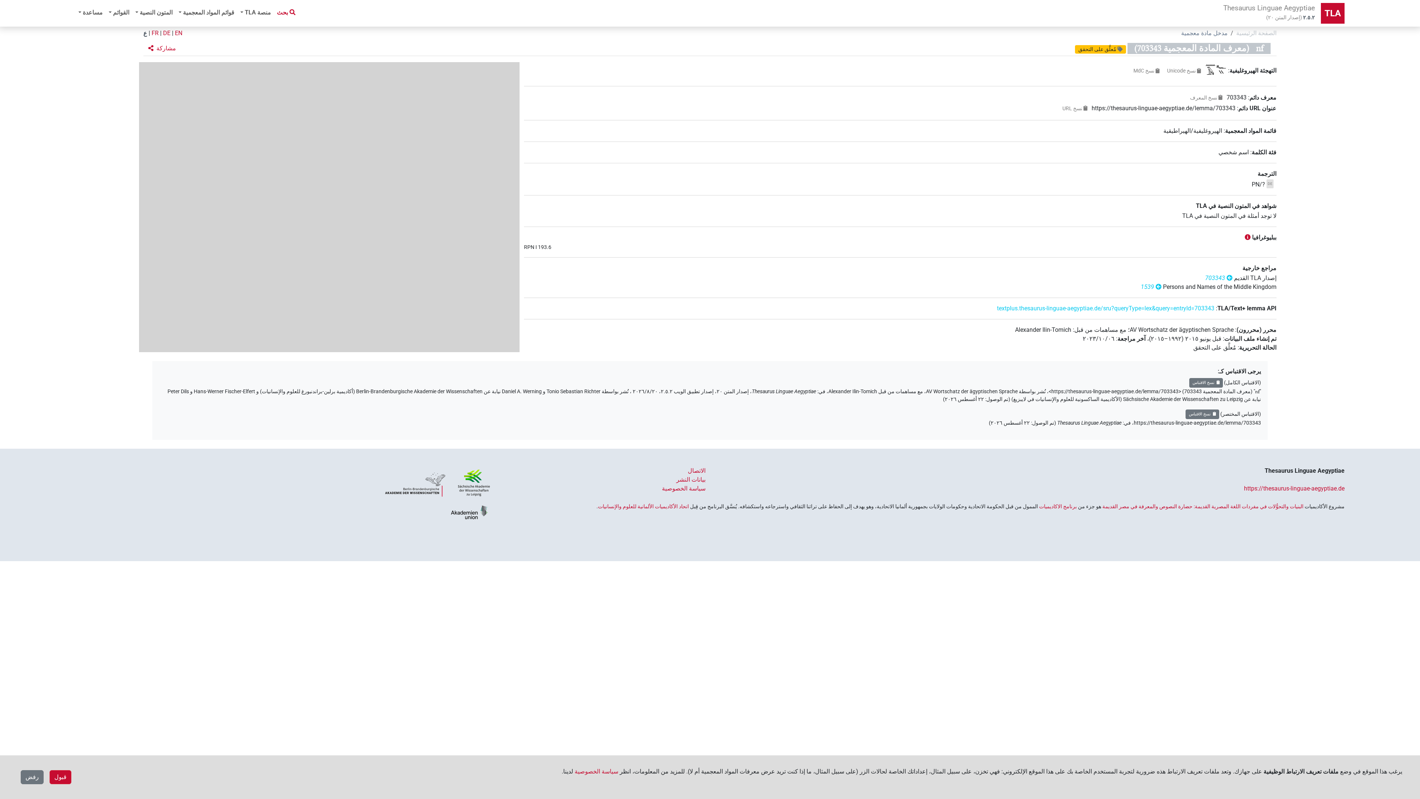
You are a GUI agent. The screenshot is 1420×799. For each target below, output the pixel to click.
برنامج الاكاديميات (1058, 506)
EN (178, 33)
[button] (162, 48)
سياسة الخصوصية (684, 488)
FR (155, 33)
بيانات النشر (691, 479)
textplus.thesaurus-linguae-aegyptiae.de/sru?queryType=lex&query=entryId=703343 (1105, 308)
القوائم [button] (121, 12)
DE (166, 33)
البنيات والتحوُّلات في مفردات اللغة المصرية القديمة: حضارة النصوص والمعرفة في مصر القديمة (1203, 506)
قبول (60, 777)
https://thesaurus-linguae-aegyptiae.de (1294, 488)
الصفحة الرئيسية (1256, 33)
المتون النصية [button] (156, 12)
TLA (1333, 13)
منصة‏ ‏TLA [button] (258, 12)
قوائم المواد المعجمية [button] (208, 12)
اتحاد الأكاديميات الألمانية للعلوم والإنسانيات (643, 506)
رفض (32, 777)
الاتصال (697, 470)
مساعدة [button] (93, 12)
